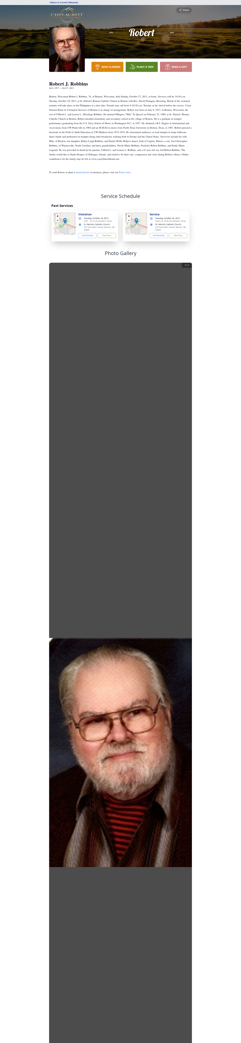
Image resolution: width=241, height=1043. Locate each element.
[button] (65, 221)
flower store (125, 172)
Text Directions (87, 235)
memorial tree (83, 172)
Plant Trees (107, 235)
